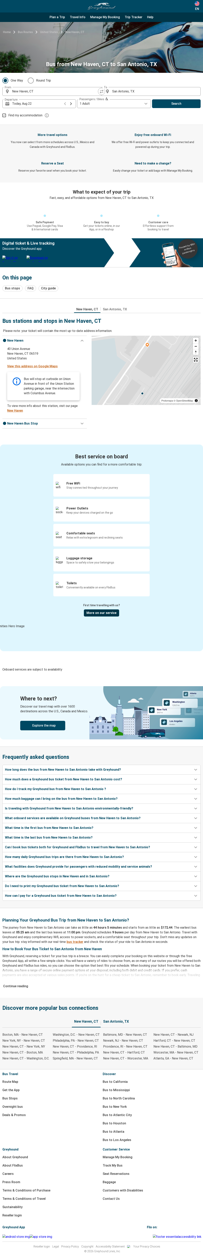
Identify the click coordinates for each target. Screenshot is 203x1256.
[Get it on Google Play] (16, 1236)
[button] (44, 340)
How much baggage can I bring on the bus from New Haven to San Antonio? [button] (61, 799)
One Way (17, 80)
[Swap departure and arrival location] (101, 91)
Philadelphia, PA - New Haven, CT (76, 1040)
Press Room (11, 1182)
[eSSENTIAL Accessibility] (178, 1237)
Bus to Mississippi (116, 1090)
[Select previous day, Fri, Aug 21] (65, 103)
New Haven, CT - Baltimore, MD (175, 1046)
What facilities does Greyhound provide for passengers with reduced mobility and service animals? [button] (78, 866)
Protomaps (167, 400)
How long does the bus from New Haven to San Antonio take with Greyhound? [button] (63, 769)
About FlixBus (12, 1165)
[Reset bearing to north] (196, 352)
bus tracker (75, 942)
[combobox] (55, 91)
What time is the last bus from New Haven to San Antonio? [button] (49, 837)
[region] (146, 370)
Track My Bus (113, 1165)
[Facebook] (147, 1237)
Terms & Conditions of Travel (24, 1199)
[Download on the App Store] (41, 1236)
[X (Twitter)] (152, 1237)
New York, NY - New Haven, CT (23, 1040)
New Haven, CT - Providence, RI (75, 1046)
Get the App (11, 1090)
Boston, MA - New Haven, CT (22, 1035)
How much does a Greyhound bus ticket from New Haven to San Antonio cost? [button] (63, 779)
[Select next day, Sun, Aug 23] (71, 103)
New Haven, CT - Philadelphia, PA (76, 1052)
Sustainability (12, 1207)
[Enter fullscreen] (196, 360)
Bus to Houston (114, 1123)
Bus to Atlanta (113, 1131)
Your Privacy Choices (146, 1246)
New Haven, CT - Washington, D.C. (25, 1058)
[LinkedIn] (151, 1237)
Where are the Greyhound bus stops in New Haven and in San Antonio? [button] (57, 876)
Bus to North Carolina (119, 1098)
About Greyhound (15, 1157)
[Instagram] (148, 1237)
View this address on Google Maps (32, 366)
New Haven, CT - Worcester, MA (125, 1058)
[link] (101, 712)
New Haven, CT (74, 32)
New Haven (15, 410)
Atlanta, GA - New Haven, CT (173, 1058)
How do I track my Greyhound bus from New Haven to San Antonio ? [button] (55, 789)
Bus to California (115, 1082)
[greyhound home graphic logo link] (101, 6)
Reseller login (12, 1215)
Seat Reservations (116, 1174)
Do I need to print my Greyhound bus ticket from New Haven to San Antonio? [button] (62, 886)
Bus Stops (10, 1098)
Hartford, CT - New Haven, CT (174, 1040)
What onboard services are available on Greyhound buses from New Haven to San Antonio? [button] (73, 818)
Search (176, 103)
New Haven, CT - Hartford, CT (124, 1052)
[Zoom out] (196, 346)
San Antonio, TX (115, 309)
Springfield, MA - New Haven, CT (75, 1058)
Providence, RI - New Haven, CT (125, 1046)
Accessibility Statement (110, 1246)
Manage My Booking (117, 1157)
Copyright (87, 1246)
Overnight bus (12, 1107)
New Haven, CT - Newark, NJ (173, 1035)
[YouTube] (149, 1237)
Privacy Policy (70, 1246)
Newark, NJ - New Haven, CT (123, 1040)
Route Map (10, 1082)
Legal (55, 1246)
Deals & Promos (14, 1115)
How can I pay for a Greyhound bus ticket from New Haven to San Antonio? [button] (61, 896)
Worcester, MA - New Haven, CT (175, 1052)
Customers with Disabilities (123, 1190)
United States (49, 32)
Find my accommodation (25, 115)
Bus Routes (25, 32)
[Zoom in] (196, 340)
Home (7, 32)
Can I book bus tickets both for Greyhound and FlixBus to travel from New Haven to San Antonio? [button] (77, 847)
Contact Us (111, 1199)
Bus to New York (115, 1107)
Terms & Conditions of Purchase (26, 1190)
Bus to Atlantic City (117, 1115)
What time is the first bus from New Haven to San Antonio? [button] (49, 828)
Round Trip (43, 80)
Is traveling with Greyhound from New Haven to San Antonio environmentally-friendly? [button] (69, 808)
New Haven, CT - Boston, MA (22, 1052)
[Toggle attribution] (196, 400)
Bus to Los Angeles (117, 1140)
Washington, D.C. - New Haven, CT (76, 1035)
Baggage (109, 1182)
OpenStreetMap (184, 400)
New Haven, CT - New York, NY (23, 1046)
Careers (8, 1174)
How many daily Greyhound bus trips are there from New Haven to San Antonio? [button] (64, 857)
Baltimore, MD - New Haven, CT (125, 1035)
